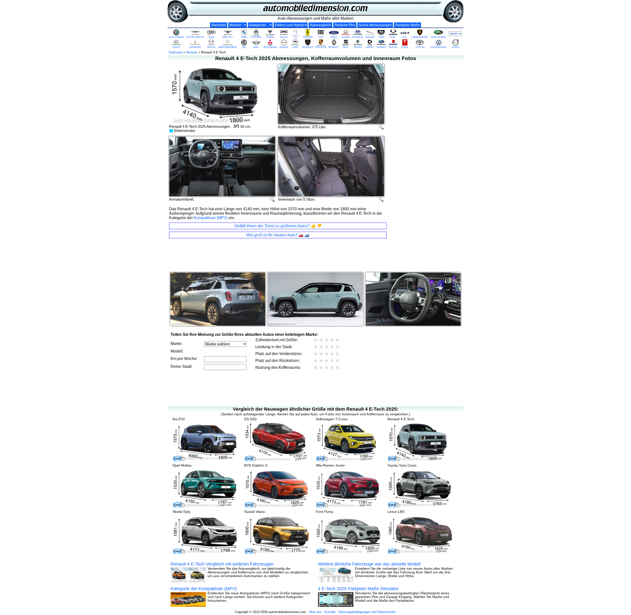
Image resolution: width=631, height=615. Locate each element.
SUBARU (381, 47)
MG (244, 47)
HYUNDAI (357, 37)
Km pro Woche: (184, 358)
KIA (404, 37)
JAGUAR (369, 37)
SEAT (346, 47)
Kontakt (330, 612)
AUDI (211, 37)
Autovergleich (320, 25)
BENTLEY (228, 37)
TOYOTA (419, 47)
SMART (370, 47)
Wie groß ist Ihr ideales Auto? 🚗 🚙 (277, 235)
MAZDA (211, 47)
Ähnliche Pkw (344, 25)
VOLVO (455, 47)
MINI (256, 47)
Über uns (315, 612)
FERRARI (308, 37)
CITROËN (256, 37)
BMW (244, 37)
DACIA (283, 37)
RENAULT (333, 47)
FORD (333, 37)
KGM (393, 37)
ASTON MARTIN (195, 37)
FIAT (320, 37)
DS (295, 37)
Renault (191, 52)
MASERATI (195, 47)
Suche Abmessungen (375, 25)
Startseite (218, 25)
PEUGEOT (307, 47)
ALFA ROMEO (176, 37)
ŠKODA (358, 47)
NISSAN (284, 47)
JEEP (381, 37)
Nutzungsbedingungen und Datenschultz (367, 612)
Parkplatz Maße (407, 25)
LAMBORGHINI (420, 37)
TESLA (404, 47)
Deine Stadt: (181, 366)
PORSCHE (321, 47)
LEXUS (176, 47)
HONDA (346, 37)
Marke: (176, 343)
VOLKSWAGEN (438, 47)
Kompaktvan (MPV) (211, 218)
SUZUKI (393, 47)
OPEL (295, 47)
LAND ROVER (438, 37)
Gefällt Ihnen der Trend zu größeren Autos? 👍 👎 (277, 226)
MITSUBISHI (270, 47)
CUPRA (270, 37)
